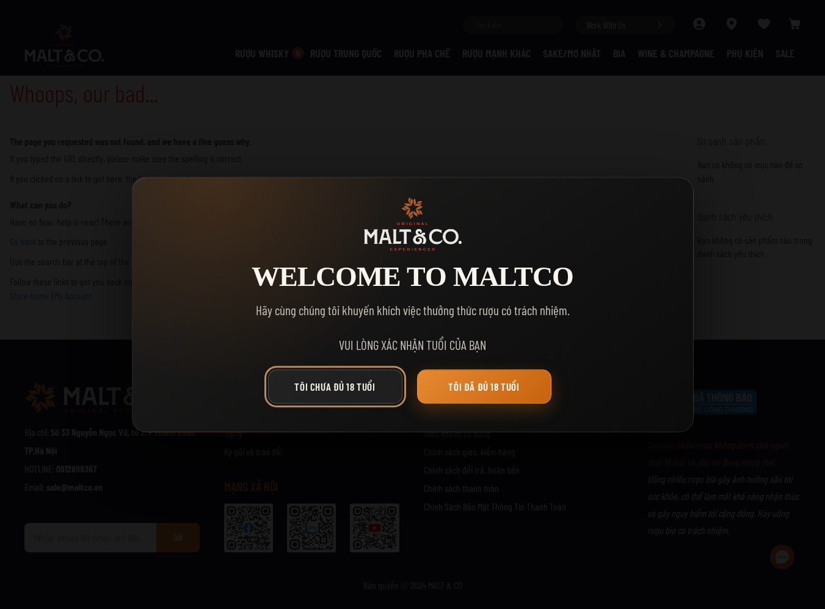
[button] (338, 389)
